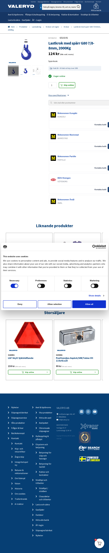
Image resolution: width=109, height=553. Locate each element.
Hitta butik (96, 10)
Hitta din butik (42, 520)
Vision (17, 483)
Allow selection (54, 304)
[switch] (41, 286)
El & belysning (53, 14)
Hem (13, 27)
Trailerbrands (21, 499)
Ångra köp (19, 456)
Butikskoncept (89, 2)
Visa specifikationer (57, 95)
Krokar (66, 27)
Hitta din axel (45, 417)
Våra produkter (68, 2)
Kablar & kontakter (70, 14)
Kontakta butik (100, 125)
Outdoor (39, 515)
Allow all (89, 304)
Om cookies (20, 493)
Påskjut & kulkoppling (35, 14)
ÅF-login (39, 525)
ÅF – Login (36, 20)
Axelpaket (43, 422)
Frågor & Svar (79, 2)
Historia (18, 488)
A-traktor (19, 504)
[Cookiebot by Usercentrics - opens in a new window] (94, 247)
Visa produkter (45, 412)
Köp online (69, 85)
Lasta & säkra (14, 20)
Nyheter (33, 2)
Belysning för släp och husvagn (45, 455)
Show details (95, 295)
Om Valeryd (20, 478)
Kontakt (98, 2)
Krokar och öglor (52, 27)
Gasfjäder (26, 20)
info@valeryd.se (64, 420)
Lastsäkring (36, 27)
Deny (20, 304)
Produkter (23, 27)
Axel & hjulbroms (15, 14)
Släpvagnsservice (56, 2)
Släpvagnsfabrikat (43, 2)
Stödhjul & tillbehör (90, 14)
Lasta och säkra (43, 504)
